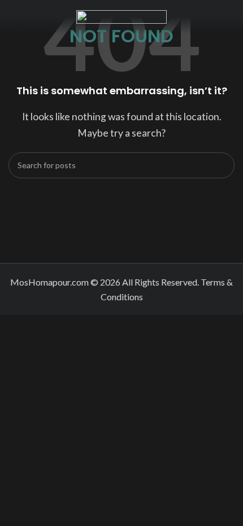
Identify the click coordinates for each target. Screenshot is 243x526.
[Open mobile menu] (13, 17)
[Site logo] (121, 15)
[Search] (222, 165)
